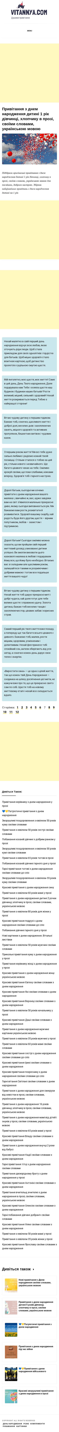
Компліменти (37, 1424)
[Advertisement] (29, 73)
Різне (26, 1424)
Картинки (21, 1426)
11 (11, 712)
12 (17, 712)
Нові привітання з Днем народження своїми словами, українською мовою (35, 1283)
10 (4, 712)
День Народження (12, 1424)
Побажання (9, 1426)
